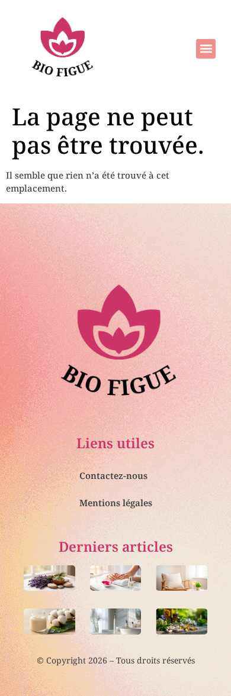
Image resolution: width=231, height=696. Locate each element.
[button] (206, 49)
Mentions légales (115, 503)
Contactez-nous (113, 475)
